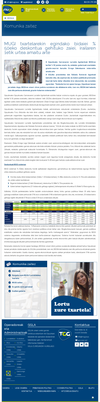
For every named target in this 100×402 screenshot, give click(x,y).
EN (95, 2)
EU (85, 2)
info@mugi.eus (13, 2)
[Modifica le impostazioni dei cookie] (93, 398)
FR (92, 2)
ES (89, 2)
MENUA (10, 18)
